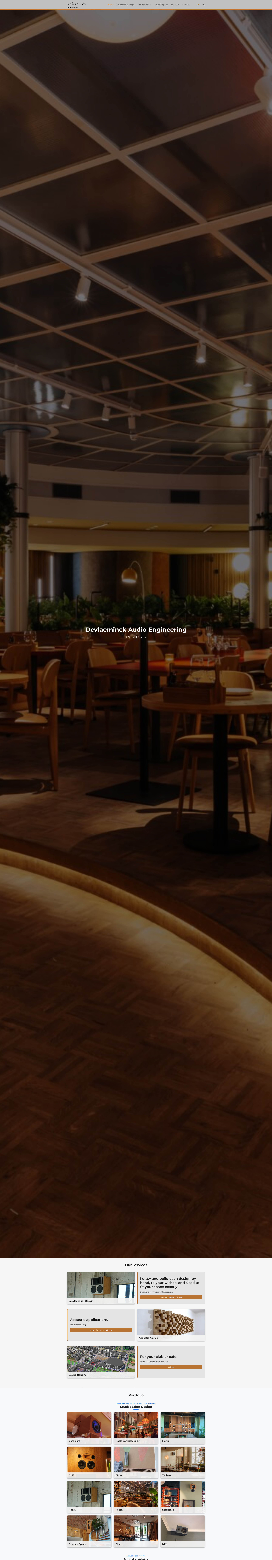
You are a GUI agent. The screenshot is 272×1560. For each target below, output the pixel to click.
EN (198, 5)
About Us (175, 5)
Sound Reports (161, 5)
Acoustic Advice (144, 5)
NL (203, 5)
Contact (185, 5)
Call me (171, 1367)
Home (110, 5)
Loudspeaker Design (126, 5)
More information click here (171, 1297)
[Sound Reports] (101, 1362)
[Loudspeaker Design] (101, 1288)
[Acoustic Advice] (171, 1325)
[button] (89, 1428)
